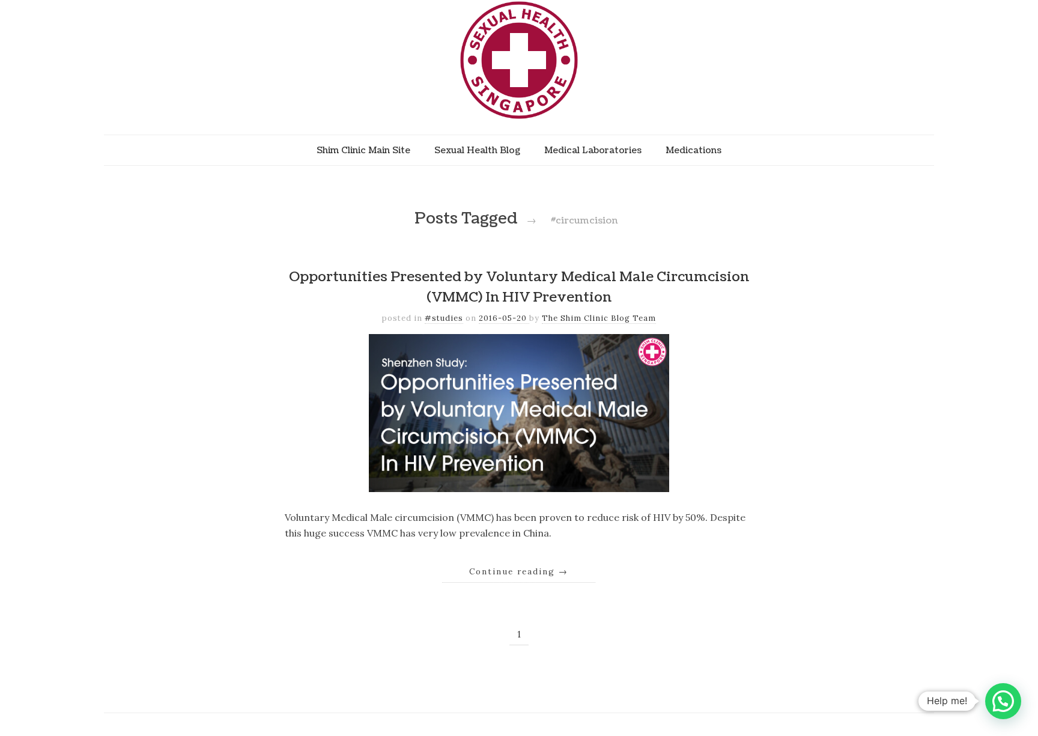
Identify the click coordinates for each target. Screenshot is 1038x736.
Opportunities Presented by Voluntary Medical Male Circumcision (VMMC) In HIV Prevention (519, 287)
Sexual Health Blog (477, 150)
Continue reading (518, 571)
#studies (444, 318)
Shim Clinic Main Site (363, 150)
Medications (693, 150)
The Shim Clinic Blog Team (599, 318)
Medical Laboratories (593, 150)
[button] (1003, 701)
